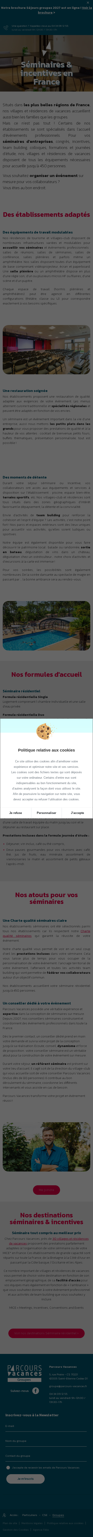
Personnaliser (46, 813)
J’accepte (77, 813)
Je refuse (15, 813)
